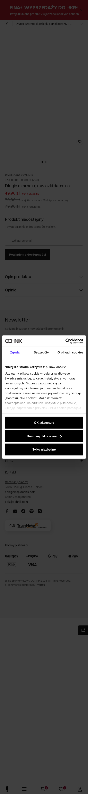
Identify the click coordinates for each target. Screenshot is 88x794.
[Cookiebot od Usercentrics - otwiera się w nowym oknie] (65, 341)
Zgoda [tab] (14, 352)
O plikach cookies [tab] (70, 352)
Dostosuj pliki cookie (42, 436)
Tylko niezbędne (44, 449)
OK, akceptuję (44, 422)
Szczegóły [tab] (41, 352)
